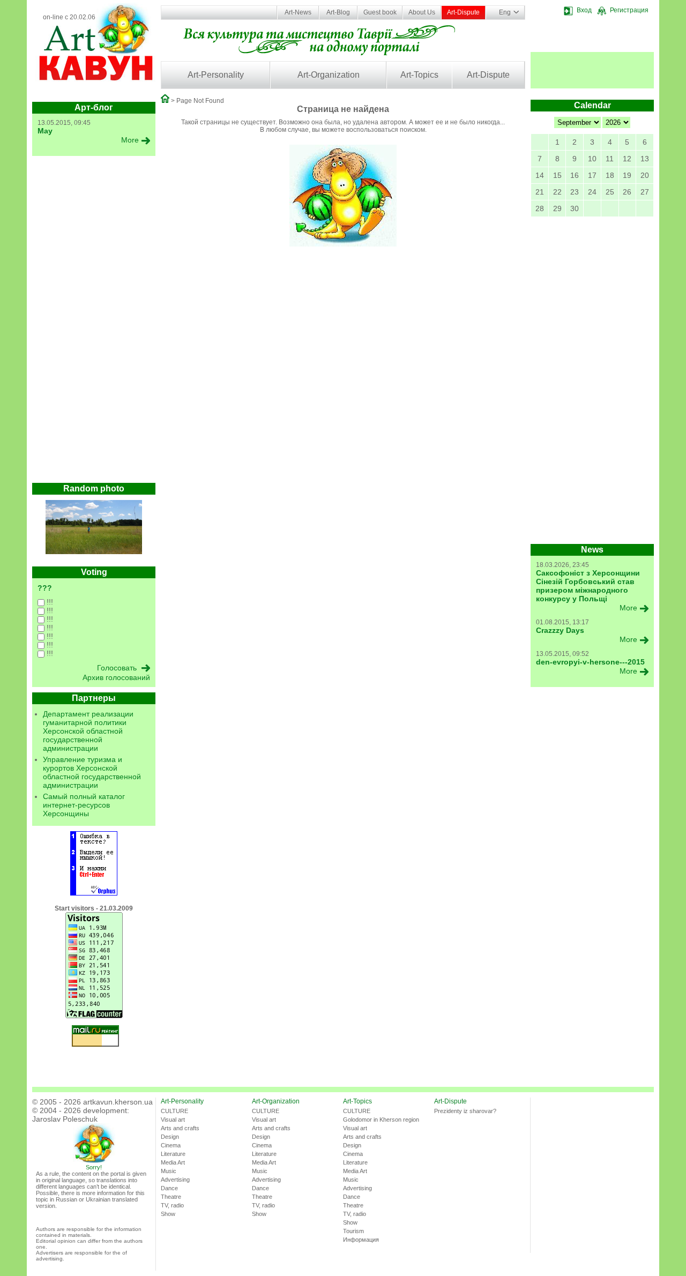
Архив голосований (116, 677)
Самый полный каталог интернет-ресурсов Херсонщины (84, 805)
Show (168, 1214)
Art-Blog (338, 12)
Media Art (173, 1162)
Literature (173, 1154)
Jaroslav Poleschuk (65, 1119)
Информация (361, 1239)
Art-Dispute (463, 12)
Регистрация (629, 10)
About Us (421, 12)
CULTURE (174, 1111)
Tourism (353, 1231)
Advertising (175, 1179)
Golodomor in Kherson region (381, 1119)
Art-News (298, 12)
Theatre (171, 1196)
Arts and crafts (180, 1128)
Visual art (173, 1119)
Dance (169, 1188)
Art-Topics (419, 74)
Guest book (380, 12)
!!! (48, 602)
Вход (584, 10)
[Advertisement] (93, 322)
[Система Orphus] (93, 893)
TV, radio (172, 1205)
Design (170, 1136)
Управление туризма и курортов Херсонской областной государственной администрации (92, 772)
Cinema (171, 1145)
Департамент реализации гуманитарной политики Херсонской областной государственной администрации (88, 731)
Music (168, 1171)
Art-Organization (328, 74)
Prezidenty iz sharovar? (465, 1111)
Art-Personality (216, 74)
